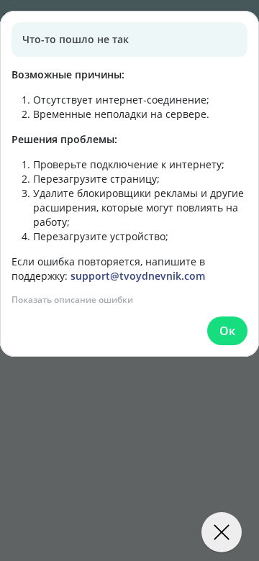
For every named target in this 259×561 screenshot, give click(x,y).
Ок (227, 331)
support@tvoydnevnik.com (138, 276)
